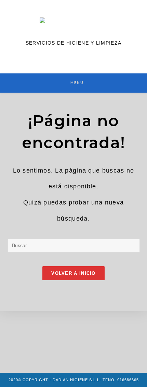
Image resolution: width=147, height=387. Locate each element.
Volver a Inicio (73, 273)
